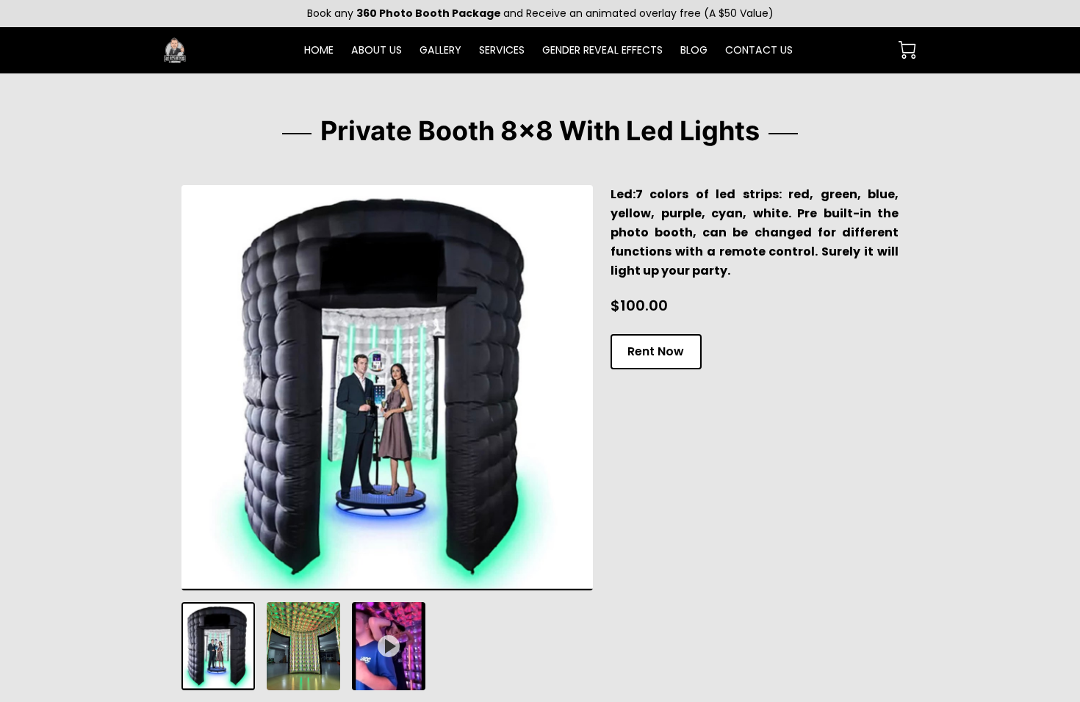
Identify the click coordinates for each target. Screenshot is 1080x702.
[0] (907, 50)
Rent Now (655, 351)
